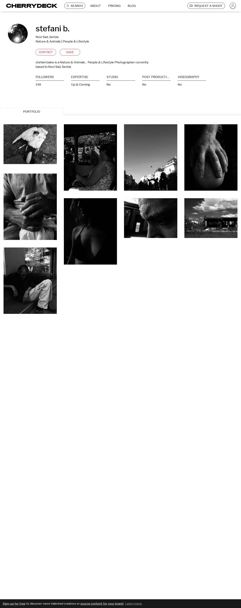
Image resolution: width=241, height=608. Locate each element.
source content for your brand (101, 603)
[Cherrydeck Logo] (30, 6)
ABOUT (95, 6)
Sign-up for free (14, 603)
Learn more (133, 603)
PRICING (114, 6)
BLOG (132, 6)
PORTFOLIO (31, 111)
